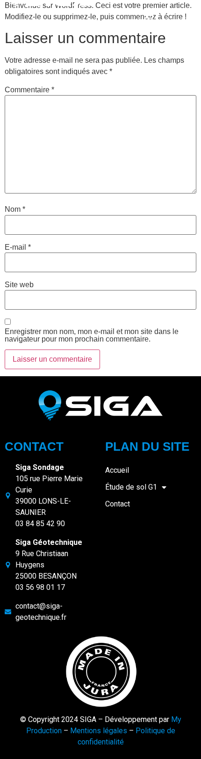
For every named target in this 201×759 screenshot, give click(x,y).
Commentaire (29, 90)
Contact (117, 503)
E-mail (18, 247)
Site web (19, 285)
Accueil (117, 470)
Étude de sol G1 (131, 487)
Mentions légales (98, 730)
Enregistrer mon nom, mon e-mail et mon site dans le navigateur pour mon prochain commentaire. (92, 335)
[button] (148, 17)
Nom (15, 209)
